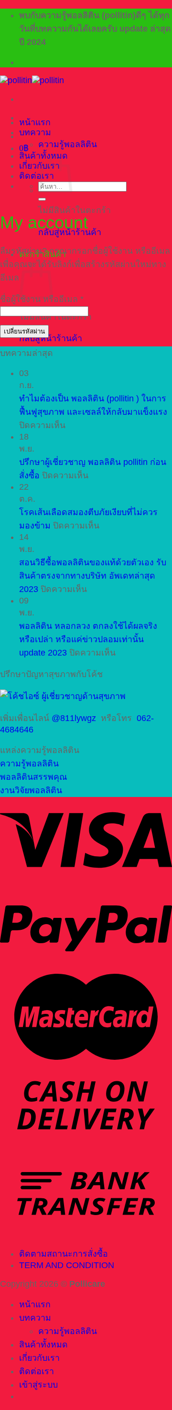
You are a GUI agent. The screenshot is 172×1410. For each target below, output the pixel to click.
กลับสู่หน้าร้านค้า (50, 338)
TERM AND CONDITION (66, 1265)
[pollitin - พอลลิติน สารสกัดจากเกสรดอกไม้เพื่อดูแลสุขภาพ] (32, 80)
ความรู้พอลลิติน (67, 144)
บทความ (35, 132)
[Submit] (42, 199)
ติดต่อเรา (36, 176)
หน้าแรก (35, 122)
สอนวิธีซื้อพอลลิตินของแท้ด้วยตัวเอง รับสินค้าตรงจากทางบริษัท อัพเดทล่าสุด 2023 (92, 576)
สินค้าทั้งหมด (43, 1344)
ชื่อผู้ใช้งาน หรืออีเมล (42, 299)
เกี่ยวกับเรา (39, 1358)
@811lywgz (74, 718)
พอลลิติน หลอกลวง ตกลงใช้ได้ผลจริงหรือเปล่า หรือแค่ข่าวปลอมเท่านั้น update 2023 (88, 639)
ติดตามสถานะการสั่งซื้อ (63, 1254)
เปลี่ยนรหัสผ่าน (24, 331)
